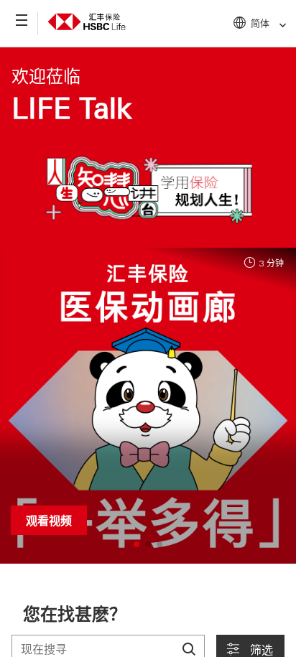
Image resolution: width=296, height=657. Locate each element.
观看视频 (49, 520)
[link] (278, 25)
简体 (260, 23)
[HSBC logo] (87, 19)
